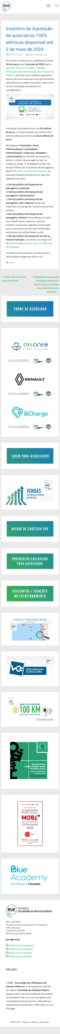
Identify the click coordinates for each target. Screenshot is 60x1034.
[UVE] (6, 7)
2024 (12, 262)
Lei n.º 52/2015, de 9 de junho (32, 171)
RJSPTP (13, 243)
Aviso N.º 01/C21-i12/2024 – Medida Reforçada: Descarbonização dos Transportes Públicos (30, 71)
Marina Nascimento (38, 54)
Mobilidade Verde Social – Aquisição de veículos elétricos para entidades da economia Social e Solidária (46, 284)
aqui (40, 256)
